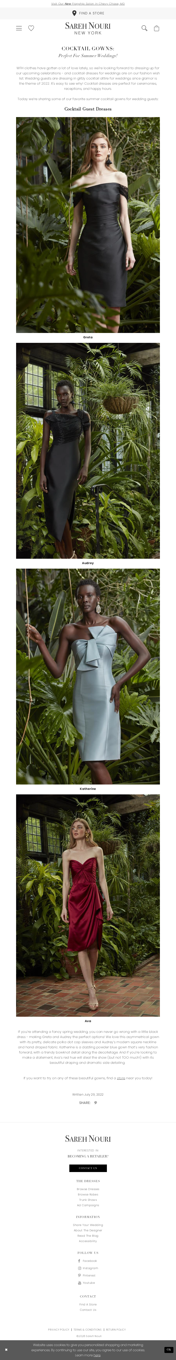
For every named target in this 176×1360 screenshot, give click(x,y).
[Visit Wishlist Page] (31, 28)
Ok (169, 1350)
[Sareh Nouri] (88, 28)
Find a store (88, 1304)
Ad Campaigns (88, 1205)
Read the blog (88, 1236)
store (121, 1078)
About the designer (88, 1230)
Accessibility (88, 1241)
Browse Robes (88, 1194)
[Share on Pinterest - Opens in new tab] (95, 1103)
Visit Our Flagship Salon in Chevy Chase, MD (88, 4)
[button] (19, 28)
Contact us (88, 1168)
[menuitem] (87, 13)
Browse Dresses (88, 1189)
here (97, 1355)
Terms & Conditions (88, 1329)
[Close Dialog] (6, 1350)
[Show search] (145, 28)
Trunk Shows (88, 1200)
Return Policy (116, 1329)
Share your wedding (88, 1225)
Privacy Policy (58, 1329)
